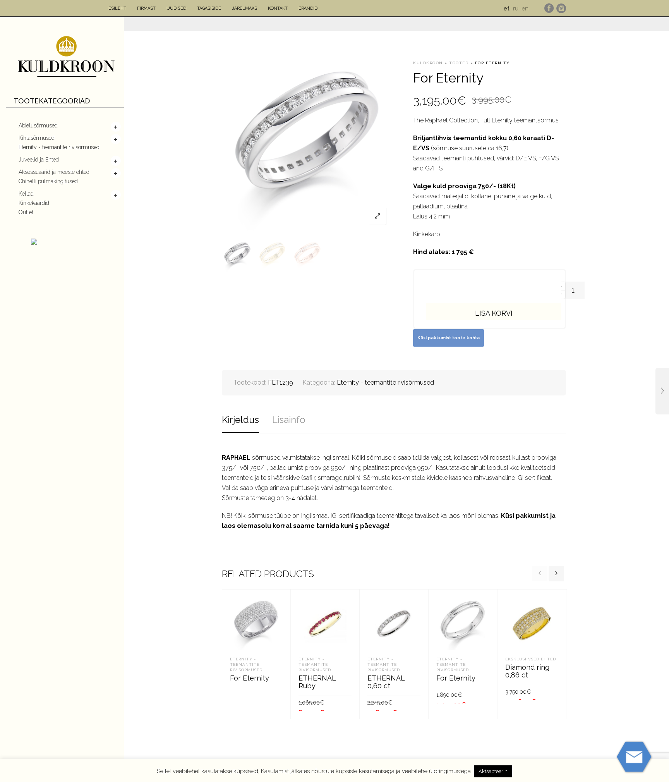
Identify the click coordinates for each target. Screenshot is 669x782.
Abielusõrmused (38, 125)
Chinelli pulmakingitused (48, 181)
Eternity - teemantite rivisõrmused (59, 147)
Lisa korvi (494, 313)
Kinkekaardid (34, 203)
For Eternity (249, 678)
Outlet (26, 212)
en (525, 8)
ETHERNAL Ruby (317, 682)
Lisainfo (288, 420)
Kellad (26, 194)
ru (515, 8)
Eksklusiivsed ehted (530, 659)
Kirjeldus (240, 420)
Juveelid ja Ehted (39, 159)
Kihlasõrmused (37, 138)
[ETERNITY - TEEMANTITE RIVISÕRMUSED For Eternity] (662, 391)
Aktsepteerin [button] (493, 771)
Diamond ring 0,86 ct (527, 671)
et (506, 8)
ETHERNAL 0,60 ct (386, 682)
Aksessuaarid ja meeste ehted (54, 172)
